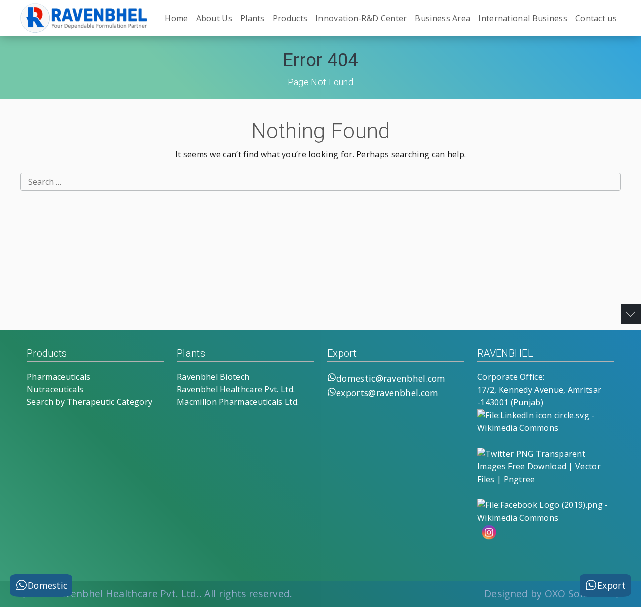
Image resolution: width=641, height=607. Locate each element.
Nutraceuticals (55, 389)
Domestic (47, 585)
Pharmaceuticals (59, 376)
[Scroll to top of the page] (631, 314)
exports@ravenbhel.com (387, 393)
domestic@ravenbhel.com (391, 378)
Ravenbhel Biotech (213, 376)
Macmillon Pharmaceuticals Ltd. (238, 401)
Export (611, 585)
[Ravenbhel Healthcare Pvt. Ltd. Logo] (85, 18)
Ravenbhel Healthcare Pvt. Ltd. (236, 389)
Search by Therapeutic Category (89, 401)
